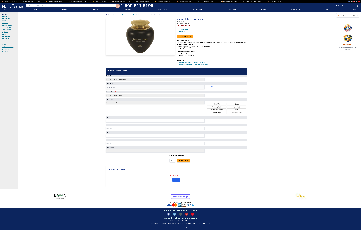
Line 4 (107, 139)
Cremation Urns (6, 16)
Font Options (109, 99)
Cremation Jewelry (7, 18)
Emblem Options (110, 83)
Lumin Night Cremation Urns (139, 14)
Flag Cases (232, 10)
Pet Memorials (5, 49)
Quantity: (165, 160)
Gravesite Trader (186, 220)
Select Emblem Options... (112, 87)
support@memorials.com (190, 223)
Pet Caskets (5, 51)
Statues (263, 10)
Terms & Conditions (177, 225)
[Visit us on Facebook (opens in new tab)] (349, 1)
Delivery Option (110, 147)
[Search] (118, 6)
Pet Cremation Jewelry (8, 47)
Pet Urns (4, 44)
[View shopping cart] (358, 6)
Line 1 (107, 117)
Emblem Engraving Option (113, 75)
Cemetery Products (7, 25)
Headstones (96, 10)
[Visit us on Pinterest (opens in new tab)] (354, 1)
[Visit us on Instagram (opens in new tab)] (352, 1)
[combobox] (71, 5)
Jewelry (34, 10)
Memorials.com (154, 223)
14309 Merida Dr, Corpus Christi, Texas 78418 (171, 223)
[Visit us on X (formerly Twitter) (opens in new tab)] (174, 214)
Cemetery (128, 10)
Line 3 (107, 132)
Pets (354, 10)
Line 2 (107, 124)
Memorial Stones (162, 10)
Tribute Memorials (174, 220)
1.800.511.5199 (137, 5)
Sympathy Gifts (295, 10)
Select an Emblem (210, 86)
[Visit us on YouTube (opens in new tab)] (359, 1)
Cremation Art (5, 38)
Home (114, 14)
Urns (5, 10)
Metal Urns (129, 14)
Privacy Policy (186, 225)
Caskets (64, 10)
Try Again (176, 180)
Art (327, 10)
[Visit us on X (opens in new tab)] (356, 1)
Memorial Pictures (198, 10)
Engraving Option (111, 91)
